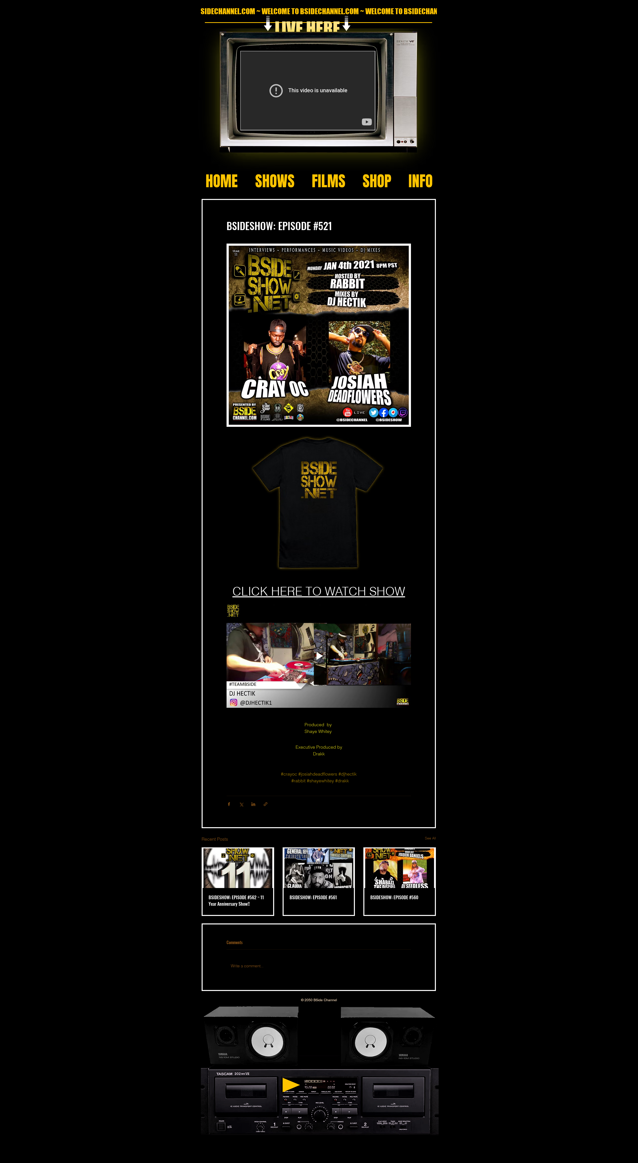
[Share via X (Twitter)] (241, 804)
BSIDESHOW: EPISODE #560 (394, 897)
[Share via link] (265, 804)
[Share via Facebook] (229, 804)
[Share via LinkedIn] (253, 804)
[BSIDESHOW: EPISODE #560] (399, 868)
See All (430, 838)
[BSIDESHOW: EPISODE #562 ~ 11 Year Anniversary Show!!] (238, 868)
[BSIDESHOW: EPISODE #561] (319, 868)
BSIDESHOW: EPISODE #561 (313, 897)
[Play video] (319, 656)
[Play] (291, 1085)
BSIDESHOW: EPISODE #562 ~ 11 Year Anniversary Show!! (236, 900)
